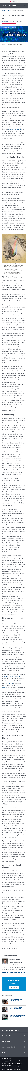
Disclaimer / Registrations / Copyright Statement (12, 1060)
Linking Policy (6, 1065)
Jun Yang (8, 683)
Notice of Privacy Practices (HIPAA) (11, 1063)
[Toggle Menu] (24, 5)
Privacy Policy (6, 1058)
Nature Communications (11, 676)
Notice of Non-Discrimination (10, 1067)
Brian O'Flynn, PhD (7, 21)
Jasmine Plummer (13, 129)
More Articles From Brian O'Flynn (13, 972)
